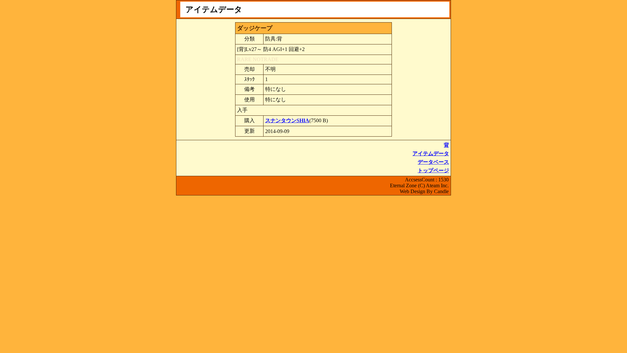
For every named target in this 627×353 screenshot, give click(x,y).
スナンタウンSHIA (287, 120)
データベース (433, 162)
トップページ (433, 170)
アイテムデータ (430, 153)
